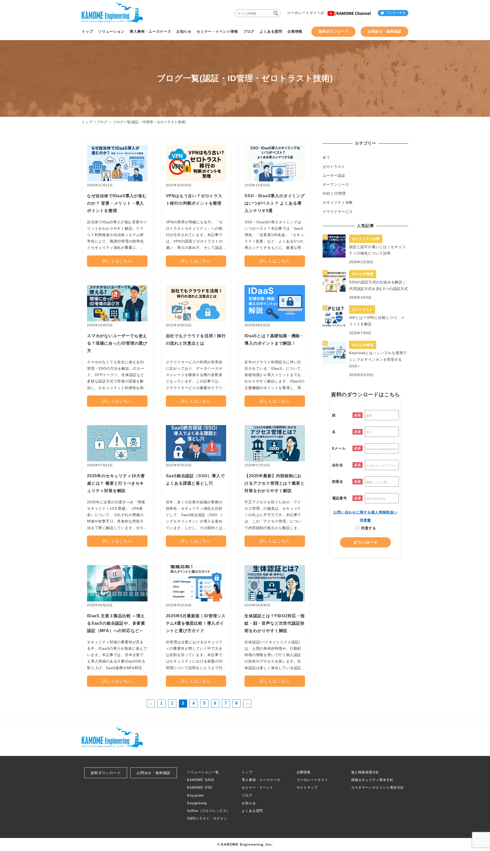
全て (326, 157)
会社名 (337, 465)
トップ (247, 772)
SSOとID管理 (334, 193)
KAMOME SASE (201, 780)
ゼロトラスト (334, 167)
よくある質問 (252, 811)
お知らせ (249, 803)
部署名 (337, 481)
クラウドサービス (338, 211)
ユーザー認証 (334, 175)
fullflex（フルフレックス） (208, 811)
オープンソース (336, 184)
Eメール (339, 448)
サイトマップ (307, 787)
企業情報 (304, 772)
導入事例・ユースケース (261, 780)
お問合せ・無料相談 (153, 773)
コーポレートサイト (312, 780)
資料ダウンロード (106, 773)
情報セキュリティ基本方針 (372, 780)
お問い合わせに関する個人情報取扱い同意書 (365, 516)
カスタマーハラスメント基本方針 (377, 787)
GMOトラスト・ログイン (207, 818)
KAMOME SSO (199, 787)
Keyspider (195, 795)
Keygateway (197, 803)
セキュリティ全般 (338, 202)
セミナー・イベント (257, 787)
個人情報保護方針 (365, 772)
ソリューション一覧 (203, 772)
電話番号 (339, 498)
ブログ (102, 122)
